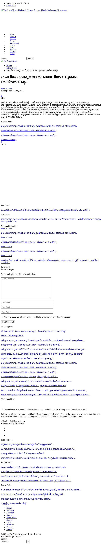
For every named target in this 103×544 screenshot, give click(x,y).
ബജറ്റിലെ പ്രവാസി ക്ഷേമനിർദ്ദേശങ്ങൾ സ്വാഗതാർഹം (29, 471)
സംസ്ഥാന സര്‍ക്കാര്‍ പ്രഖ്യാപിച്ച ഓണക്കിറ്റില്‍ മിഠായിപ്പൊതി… (33, 494)
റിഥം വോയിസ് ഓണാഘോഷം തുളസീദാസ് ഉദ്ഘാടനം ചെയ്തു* (33, 331)
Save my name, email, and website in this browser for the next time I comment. (37, 317)
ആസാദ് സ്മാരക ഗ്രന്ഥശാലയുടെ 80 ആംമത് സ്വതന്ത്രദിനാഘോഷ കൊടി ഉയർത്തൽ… (45, 395)
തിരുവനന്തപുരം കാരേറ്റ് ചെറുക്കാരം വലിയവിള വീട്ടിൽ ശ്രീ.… (31, 345)
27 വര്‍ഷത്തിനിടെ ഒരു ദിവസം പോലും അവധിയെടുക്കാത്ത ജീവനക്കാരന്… (38, 449)
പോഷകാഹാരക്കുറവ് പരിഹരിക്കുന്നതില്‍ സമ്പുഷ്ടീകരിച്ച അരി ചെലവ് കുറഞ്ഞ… (41, 490)
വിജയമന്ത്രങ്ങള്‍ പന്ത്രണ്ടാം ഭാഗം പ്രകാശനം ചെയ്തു (28, 130)
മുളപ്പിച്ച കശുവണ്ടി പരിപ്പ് (13, 503)
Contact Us (11, 6)
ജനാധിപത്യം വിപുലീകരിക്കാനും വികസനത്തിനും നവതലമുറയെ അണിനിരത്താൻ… (44, 390)
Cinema (12, 52)
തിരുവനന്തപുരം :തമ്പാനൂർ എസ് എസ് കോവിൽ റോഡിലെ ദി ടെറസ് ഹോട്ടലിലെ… (43, 340)
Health (12, 45)
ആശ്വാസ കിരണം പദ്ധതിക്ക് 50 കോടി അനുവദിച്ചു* (27, 358)
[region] (51, 22)
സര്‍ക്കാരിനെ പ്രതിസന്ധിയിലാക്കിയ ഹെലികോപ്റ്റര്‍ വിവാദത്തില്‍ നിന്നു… (38, 458)
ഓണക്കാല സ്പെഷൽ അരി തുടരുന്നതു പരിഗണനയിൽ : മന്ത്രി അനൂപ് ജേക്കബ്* (42, 354)
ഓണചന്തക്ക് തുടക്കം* (12, 336)
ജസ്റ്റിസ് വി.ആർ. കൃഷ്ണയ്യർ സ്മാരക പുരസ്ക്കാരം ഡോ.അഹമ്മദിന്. (33, 385)
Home (12, 35)
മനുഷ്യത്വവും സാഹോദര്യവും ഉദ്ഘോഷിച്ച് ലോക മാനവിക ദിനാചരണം (39, 126)
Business (13, 49)
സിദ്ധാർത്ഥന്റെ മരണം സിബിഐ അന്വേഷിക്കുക (26, 499)
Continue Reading (8, 139)
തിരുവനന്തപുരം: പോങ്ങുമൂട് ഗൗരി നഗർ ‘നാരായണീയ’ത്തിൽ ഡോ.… (36, 381)
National (13, 39)
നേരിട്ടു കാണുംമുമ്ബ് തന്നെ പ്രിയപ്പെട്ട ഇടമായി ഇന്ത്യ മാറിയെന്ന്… (35, 476)
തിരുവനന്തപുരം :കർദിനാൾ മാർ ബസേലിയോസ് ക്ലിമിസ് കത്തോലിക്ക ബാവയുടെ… (43, 349)
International (14, 43)
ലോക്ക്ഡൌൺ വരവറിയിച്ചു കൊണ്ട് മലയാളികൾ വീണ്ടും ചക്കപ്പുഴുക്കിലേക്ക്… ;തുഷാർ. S (45, 210)
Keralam (13, 37)
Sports (12, 41)
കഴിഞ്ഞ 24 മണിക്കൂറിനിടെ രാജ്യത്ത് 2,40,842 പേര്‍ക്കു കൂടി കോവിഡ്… (36, 481)
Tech (11, 47)
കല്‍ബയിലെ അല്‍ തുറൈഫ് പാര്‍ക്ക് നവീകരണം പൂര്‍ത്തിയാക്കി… (34, 467)
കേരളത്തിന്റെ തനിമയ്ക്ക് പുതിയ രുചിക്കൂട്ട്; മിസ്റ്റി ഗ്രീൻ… (29, 376)
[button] (5, 22)
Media (12, 54)
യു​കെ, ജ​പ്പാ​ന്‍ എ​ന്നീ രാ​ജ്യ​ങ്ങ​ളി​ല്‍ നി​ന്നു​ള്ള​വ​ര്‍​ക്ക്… (27, 444)
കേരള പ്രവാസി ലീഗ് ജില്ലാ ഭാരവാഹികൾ (22, 453)
